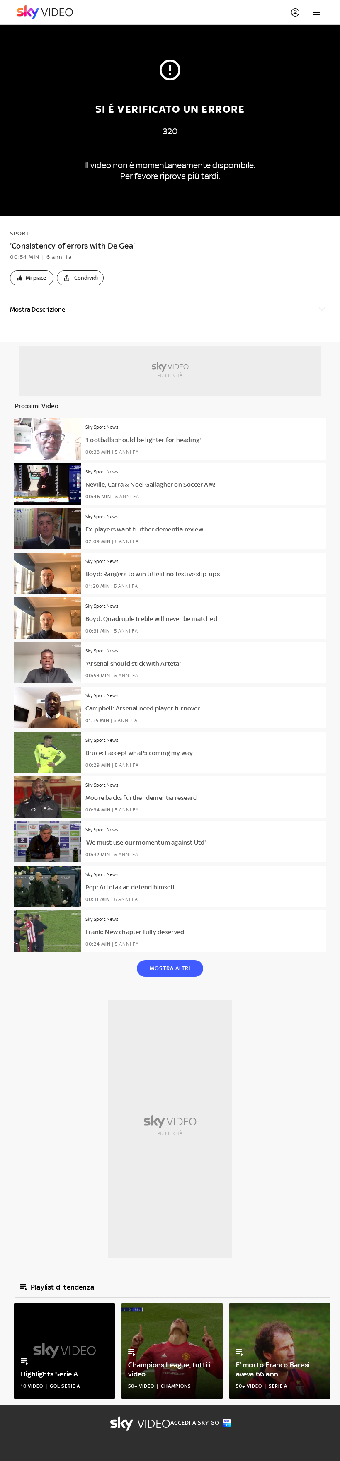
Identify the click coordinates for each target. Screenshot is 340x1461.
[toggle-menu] (316, 12)
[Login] (295, 12)
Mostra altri (170, 968)
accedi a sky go (194, 1423)
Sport (19, 233)
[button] (31, 277)
